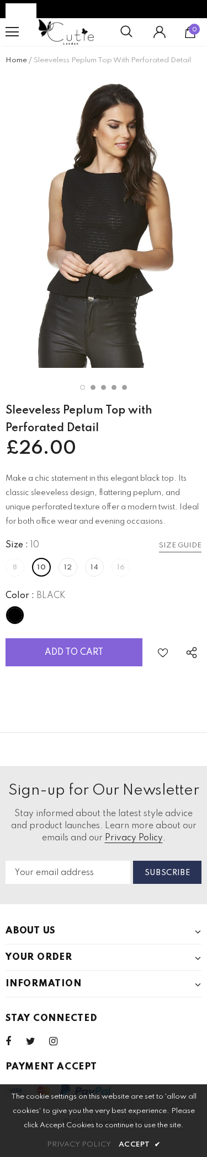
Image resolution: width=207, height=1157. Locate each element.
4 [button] (114, 387)
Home (16, 60)
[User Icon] (159, 32)
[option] (103, 221)
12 (68, 567)
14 (95, 567)
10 (41, 567)
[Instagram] (59, 1041)
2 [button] (93, 387)
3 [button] (103, 387)
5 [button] (124, 387)
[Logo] (66, 32)
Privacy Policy (134, 838)
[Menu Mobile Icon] (12, 32)
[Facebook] (15, 1041)
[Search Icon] (126, 32)
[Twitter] (36, 1041)
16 (121, 567)
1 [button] (82, 387)
